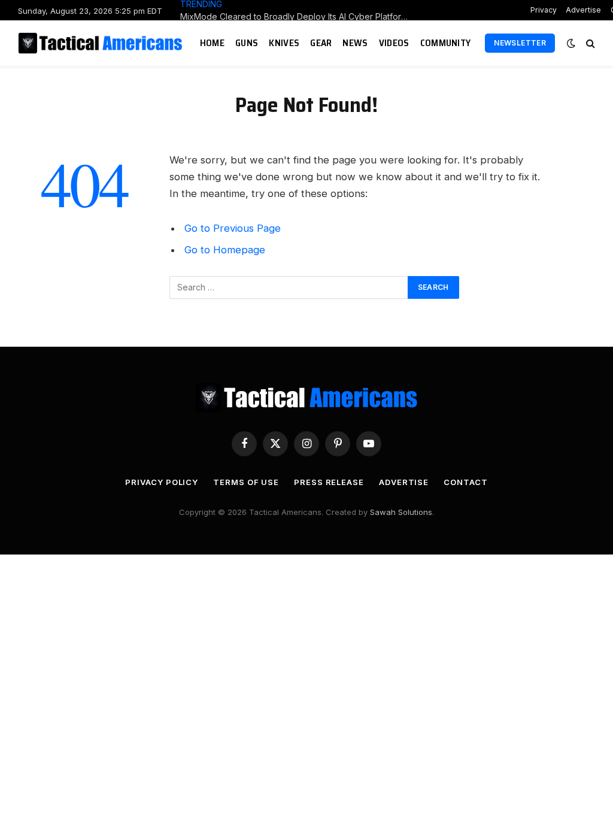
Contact (465, 482)
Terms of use (246, 482)
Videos (394, 42)
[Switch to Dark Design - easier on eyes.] (571, 43)
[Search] (589, 43)
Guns (246, 42)
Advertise (583, 9)
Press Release (329, 482)
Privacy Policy (161, 482)
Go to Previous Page (232, 228)
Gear (321, 42)
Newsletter (520, 42)
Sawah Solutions (401, 512)
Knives (284, 42)
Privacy (543, 9)
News (355, 42)
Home (212, 42)
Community (445, 42)
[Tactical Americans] (102, 43)
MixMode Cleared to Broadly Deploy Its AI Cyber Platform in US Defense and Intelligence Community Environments (300, 16)
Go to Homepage (224, 250)
